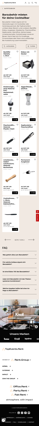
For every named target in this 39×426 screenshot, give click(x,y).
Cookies (30, 417)
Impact (5, 374)
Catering (6, 370)
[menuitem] (8, 239)
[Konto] (25, 2)
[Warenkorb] (29, 2)
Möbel (5, 366)
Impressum (10, 417)
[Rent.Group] (21, 360)
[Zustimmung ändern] (3, 420)
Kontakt (31, 422)
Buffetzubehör (9, 8)
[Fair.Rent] (19, 394)
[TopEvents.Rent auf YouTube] (29, 413)
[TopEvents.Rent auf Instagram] (22, 413)
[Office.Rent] (19, 386)
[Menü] (35, 3)
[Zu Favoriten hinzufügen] (17, 51)
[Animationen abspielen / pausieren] (36, 326)
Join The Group (8, 378)
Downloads (22, 422)
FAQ (14, 422)
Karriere (8, 422)
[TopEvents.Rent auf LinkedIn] (19, 413)
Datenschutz (20, 417)
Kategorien (10, 46)
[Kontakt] (37, 211)
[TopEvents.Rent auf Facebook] (25, 413)
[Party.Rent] (19, 390)
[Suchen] (32, 2)
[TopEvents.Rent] (9, 3)
